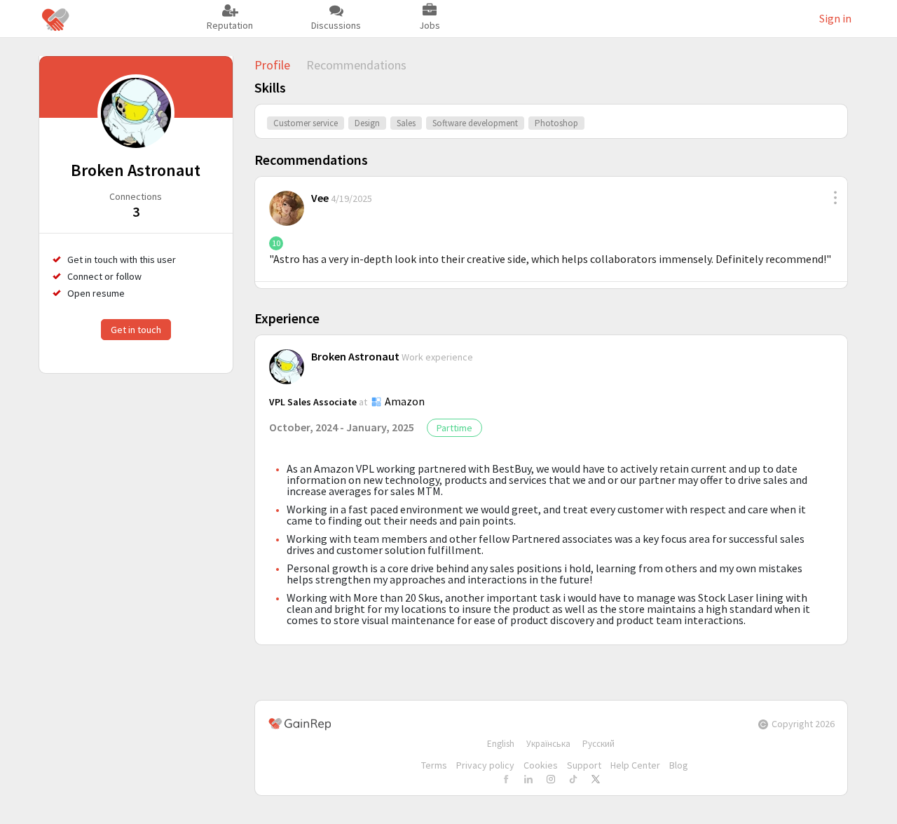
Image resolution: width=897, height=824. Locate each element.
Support (584, 765)
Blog (678, 765)
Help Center (635, 765)
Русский (598, 743)
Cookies (540, 765)
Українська (548, 743)
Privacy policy (485, 765)
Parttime (454, 427)
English (500, 743)
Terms (434, 765)
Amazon (405, 401)
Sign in (835, 18)
